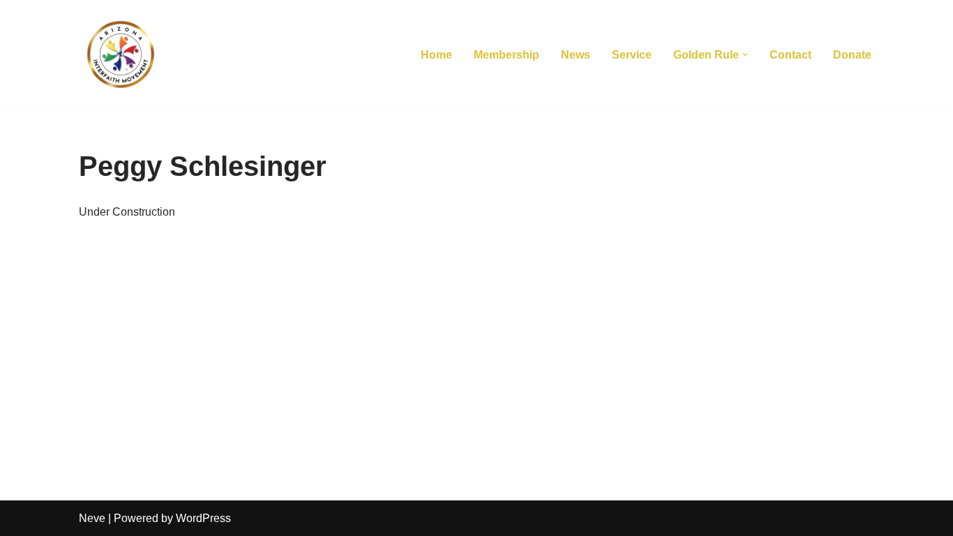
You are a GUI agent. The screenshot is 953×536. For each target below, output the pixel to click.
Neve (92, 518)
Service (632, 55)
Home (436, 55)
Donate (852, 55)
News (575, 55)
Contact (790, 55)
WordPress (203, 518)
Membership (506, 55)
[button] (745, 54)
